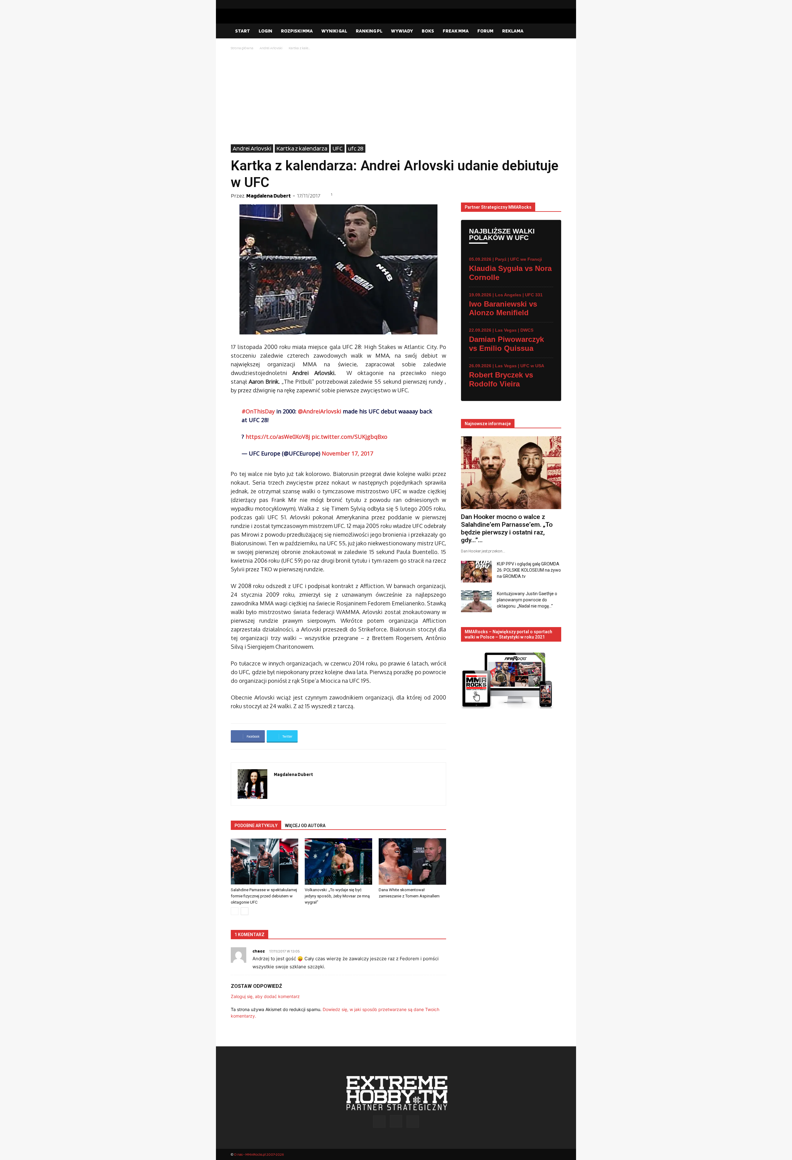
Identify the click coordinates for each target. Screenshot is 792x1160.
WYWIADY (402, 31)
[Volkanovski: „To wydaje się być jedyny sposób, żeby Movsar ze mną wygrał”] (338, 861)
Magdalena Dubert (268, 195)
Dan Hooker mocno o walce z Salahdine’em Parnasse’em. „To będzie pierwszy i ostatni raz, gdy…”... (507, 528)
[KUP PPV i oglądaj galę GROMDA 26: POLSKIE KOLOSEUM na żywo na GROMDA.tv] (476, 571)
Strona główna (242, 48)
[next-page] (244, 911)
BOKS (428, 31)
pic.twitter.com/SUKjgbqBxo (349, 436)
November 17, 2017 (347, 453)
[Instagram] (546, 4)
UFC (338, 148)
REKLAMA (512, 31)
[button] (553, 31)
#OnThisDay (258, 411)
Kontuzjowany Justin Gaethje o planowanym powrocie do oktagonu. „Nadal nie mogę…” (527, 599)
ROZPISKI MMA (297, 31)
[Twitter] (556, 4)
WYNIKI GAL (334, 31)
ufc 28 (356, 148)
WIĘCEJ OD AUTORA (305, 825)
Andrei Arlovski (271, 48)
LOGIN (265, 31)
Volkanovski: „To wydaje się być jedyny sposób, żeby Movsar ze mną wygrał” (337, 896)
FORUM (485, 31)
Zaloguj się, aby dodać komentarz (265, 996)
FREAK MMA (456, 31)
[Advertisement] (396, 98)
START (242, 31)
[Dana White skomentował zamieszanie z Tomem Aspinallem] (412, 861)
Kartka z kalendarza (302, 148)
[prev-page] (235, 911)
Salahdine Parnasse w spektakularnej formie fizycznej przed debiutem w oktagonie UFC (264, 896)
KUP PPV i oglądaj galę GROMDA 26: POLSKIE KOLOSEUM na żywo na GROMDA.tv (529, 570)
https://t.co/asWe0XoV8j (278, 436)
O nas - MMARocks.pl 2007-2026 (259, 1154)
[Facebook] (536, 4)
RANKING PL (369, 31)
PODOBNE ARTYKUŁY (256, 825)
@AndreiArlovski (319, 411)
